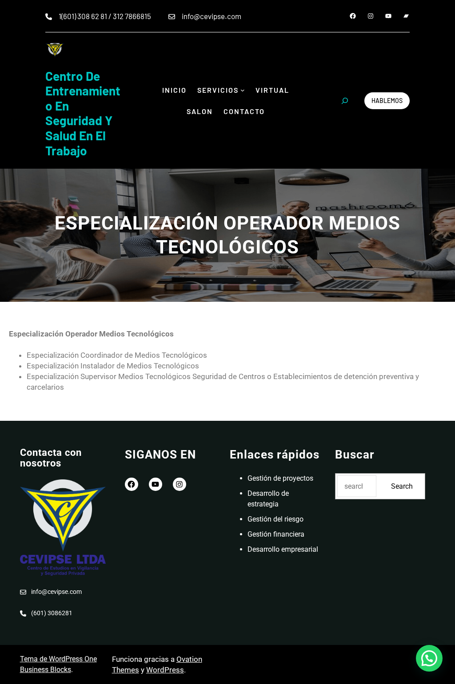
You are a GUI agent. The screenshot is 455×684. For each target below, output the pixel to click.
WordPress (165, 669)
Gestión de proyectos (280, 478)
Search (402, 486)
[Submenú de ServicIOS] (242, 90)
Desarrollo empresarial (282, 549)
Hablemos (387, 100)
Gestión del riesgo (275, 519)
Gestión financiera (275, 534)
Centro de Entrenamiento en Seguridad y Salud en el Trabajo (82, 113)
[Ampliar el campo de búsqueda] (344, 100)
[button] (429, 658)
